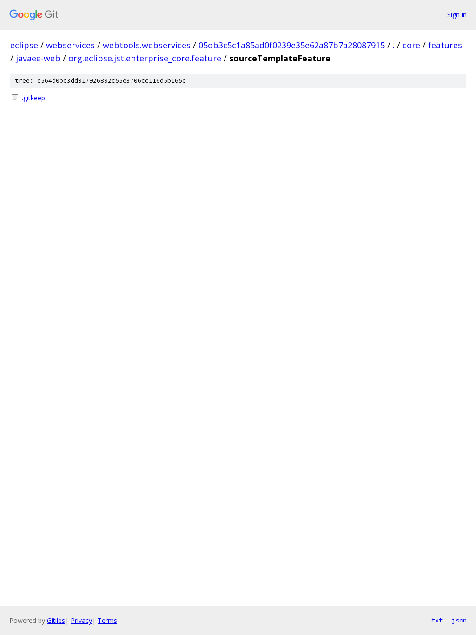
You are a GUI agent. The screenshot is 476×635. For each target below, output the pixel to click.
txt (437, 620)
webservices (70, 45)
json (459, 620)
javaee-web (38, 58)
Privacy (81, 620)
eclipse (24, 45)
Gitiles (56, 620)
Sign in (457, 14)
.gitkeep (33, 97)
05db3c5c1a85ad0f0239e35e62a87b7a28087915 (291, 45)
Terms (107, 620)
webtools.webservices (147, 45)
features (445, 45)
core (411, 45)
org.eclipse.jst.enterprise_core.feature (144, 58)
